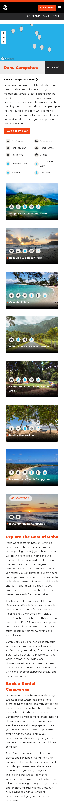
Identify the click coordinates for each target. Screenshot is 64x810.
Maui (46, 16)
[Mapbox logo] (7, 58)
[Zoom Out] (3, 37)
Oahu (56, 16)
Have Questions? (17, 131)
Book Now (47, 7)
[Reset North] (3, 42)
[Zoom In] (3, 33)
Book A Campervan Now (19, 79)
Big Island (33, 16)
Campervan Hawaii (8, 7)
